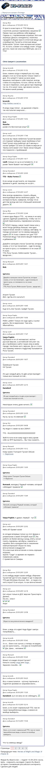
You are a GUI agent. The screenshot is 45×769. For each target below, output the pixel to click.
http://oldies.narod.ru (12, 103)
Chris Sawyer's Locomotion (14, 61)
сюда (18, 662)
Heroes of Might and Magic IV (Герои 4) (21, 752)
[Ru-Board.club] (17, 9)
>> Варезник (8, 454)
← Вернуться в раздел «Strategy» (13, 12)
